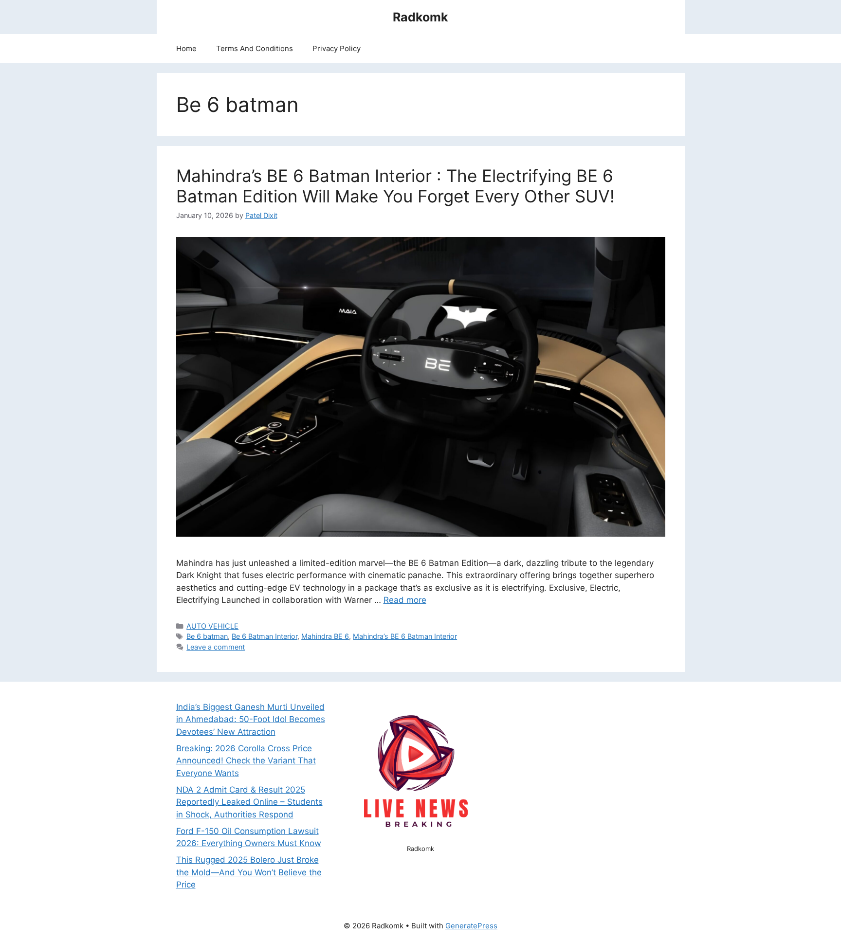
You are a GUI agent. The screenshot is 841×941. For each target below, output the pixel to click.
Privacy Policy (336, 48)
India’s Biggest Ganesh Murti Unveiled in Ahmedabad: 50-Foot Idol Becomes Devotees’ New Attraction (250, 719)
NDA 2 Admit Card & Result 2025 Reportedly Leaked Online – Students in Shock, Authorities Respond (249, 802)
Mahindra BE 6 (325, 636)
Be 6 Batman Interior (264, 636)
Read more (405, 600)
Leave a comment (215, 647)
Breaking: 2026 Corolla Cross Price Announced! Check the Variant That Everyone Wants (246, 760)
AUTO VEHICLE (212, 626)
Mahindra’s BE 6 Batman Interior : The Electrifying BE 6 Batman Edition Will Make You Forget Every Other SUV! (395, 185)
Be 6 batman (207, 636)
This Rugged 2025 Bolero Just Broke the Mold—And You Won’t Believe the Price (249, 872)
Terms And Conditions (254, 48)
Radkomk (420, 17)
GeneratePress (471, 925)
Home (186, 48)
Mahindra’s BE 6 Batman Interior (405, 636)
